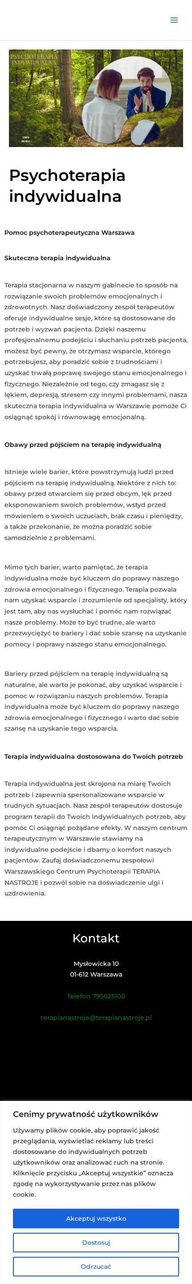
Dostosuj (96, 1243)
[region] (96, 1192)
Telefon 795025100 (96, 996)
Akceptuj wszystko (96, 1218)
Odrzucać (96, 1267)
